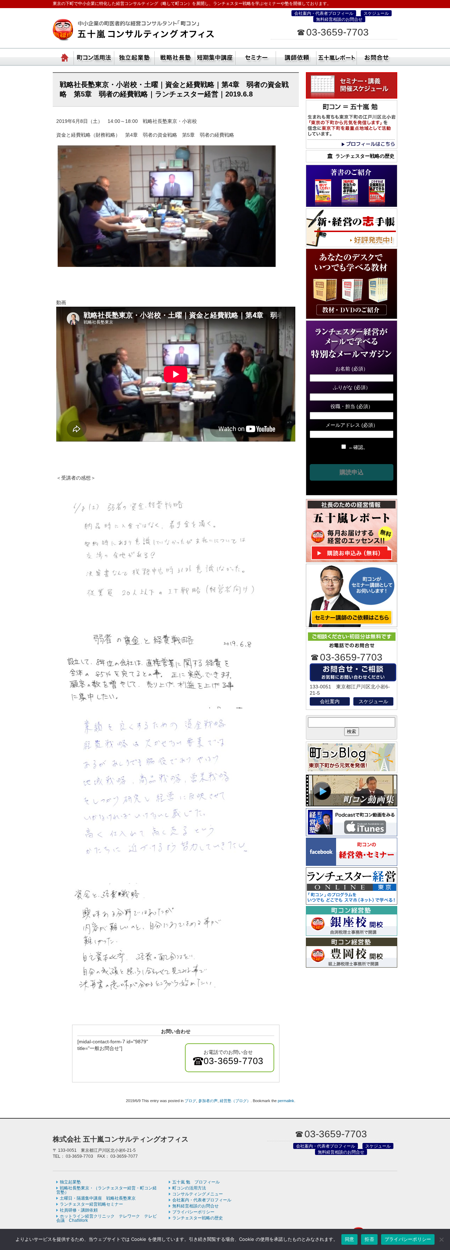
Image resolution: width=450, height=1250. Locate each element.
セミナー (256, 56)
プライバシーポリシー (193, 1212)
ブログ (190, 1101)
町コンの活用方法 (189, 1188)
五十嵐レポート (336, 56)
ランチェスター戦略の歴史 (197, 1217)
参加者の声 (208, 1101)
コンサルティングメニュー (197, 1194)
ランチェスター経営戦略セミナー (91, 1204)
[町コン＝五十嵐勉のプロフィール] (351, 147)
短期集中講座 (215, 56)
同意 (349, 1239)
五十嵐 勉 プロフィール (196, 1182)
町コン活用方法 (94, 56)
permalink (286, 1101)
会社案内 (330, 701)
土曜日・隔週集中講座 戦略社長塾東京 (98, 1198)
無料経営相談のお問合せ (339, 19)
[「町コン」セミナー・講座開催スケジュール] (351, 97)
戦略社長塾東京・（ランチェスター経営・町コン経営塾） (175, 56)
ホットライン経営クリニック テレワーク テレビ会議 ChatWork (106, 1218)
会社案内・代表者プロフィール (323, 13)
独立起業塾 (134, 56)
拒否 (369, 1239)
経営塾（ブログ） (235, 1101)
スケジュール (376, 13)
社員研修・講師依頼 (296, 56)
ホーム (65, 56)
